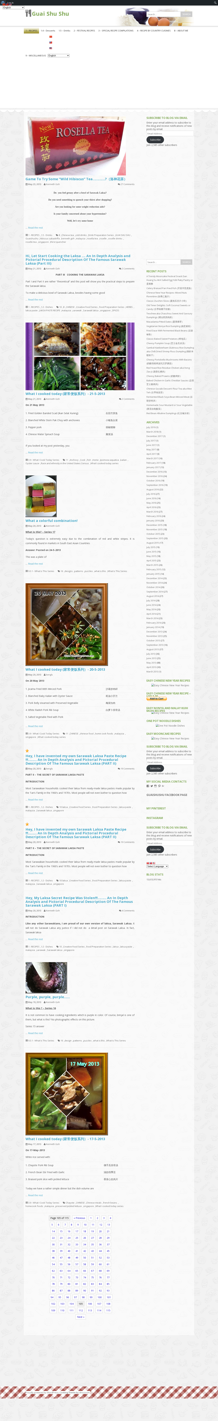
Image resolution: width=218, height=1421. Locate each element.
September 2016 (154, 485)
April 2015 (151, 560)
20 (100, 1231)
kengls (49, 674)
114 (99, 1310)
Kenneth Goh (53, 184)
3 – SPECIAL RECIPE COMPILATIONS (116, 30)
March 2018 (152, 431)
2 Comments (128, 268)
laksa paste (32, 310)
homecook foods (34, 1206)
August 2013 (152, 649)
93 (108, 1290)
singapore (43, 241)
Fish (89, 459)
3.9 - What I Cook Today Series (43, 459)
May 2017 (151, 449)
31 (61, 1244)
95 (59, 1297)
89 (76, 1290)
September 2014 (154, 591)
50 (84, 1257)
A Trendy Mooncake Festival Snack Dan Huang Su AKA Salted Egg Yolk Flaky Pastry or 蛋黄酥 (169, 280)
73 (76, 1277)
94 (52, 1297)
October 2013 (153, 640)
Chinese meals (94, 1202)
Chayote (70, 1202)
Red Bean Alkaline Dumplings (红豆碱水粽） (168, 413)
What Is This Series (117, 571)
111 (71, 1310)
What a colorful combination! (51, 520)
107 (99, 1303)
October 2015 (153, 533)
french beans (110, 1202)
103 (62, 1303)
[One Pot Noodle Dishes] (170, 725)
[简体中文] (58, 36)
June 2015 (151, 551)
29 (108, 1237)
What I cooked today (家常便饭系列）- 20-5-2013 (65, 669)
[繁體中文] (58, 42)
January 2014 (153, 627)
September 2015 (154, 538)
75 (92, 1277)
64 (69, 1270)
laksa (116, 946)
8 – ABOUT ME (181, 30)
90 (84, 1290)
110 (62, 1310)
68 (100, 1270)
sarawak (77, 310)
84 (100, 1284)
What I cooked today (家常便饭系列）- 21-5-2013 (65, 393)
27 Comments (128, 184)
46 (53, 1257)
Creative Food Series (87, 307)
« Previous (79, 1218)
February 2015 (153, 569)
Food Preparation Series (111, 307)
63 (61, 1270)
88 (69, 1290)
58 (84, 1264)
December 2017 (154, 436)
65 (76, 1270)
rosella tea (92, 238)
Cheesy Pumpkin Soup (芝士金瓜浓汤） (166, 343)
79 (61, 1284)
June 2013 (151, 658)
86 (53, 1290)
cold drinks (81, 235)
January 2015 (153, 573)
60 (100, 1264)
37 (108, 1244)
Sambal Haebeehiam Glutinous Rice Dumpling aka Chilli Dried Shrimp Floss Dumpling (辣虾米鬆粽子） (170, 351)
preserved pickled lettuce (69, 1206)
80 (69, 1284)
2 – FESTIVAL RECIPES (84, 30)
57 (76, 1264)
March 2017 (152, 458)
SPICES (115, 310)
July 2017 (150, 440)
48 (69, 1257)
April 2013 (151, 667)
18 (84, 1231)
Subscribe (155, 139)
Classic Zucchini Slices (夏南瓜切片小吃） (167, 300)
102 (53, 1303)
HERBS (129, 307)
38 (53, 1251)
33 (76, 1244)
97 (75, 1297)
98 (83, 1297)
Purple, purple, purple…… (48, 997)
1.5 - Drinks (46, 235)
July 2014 (150, 600)
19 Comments (128, 768)
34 (84, 1244)
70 (53, 1277)
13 (108, 1224)
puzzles (89, 571)
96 (67, 1297)
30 (53, 1244)
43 (92, 1251)
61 (108, 1264)
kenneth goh (67, 238)
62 (53, 1270)
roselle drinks (115, 238)
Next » (80, 1316)
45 (108, 1251)
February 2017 (153, 462)
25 (76, 1237)
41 (76, 1251)
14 (53, 1231)
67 (92, 1270)
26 (84, 1237)
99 (91, 1297)
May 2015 (151, 556)
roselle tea (31, 241)
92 (100, 1290)
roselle (103, 238)
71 (61, 1277)
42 (84, 1251)
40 (69, 1251)
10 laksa (63, 807)
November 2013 (154, 636)
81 (76, 1284)
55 (61, 1264)
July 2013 (150, 653)
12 (100, 1224)
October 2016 (153, 480)
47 (61, 1257)
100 (100, 1297)
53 (108, 1257)
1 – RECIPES (31, 30)
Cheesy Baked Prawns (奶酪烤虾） (164, 376)
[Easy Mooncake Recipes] (170, 738)
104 (71, 1303)
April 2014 (151, 613)
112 (81, 1310)
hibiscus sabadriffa (50, 238)
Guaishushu (32, 238)
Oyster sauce (32, 463)
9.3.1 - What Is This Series (41, 571)
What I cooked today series (104, 463)
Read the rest (35, 227)
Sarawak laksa (90, 310)
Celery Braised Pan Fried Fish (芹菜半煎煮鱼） (169, 288)
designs (69, 571)
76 (100, 1277)
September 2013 (154, 644)
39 (61, 1251)
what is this (100, 571)
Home (95, 459)
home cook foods (104, 733)
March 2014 (152, 618)
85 (108, 1284)
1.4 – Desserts (48, 30)
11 (67, 459)
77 (108, 1277)
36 (100, 1244)
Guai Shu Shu (50, 13)
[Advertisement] (109, 84)
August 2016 (152, 489)
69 (108, 1270)
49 (76, 1257)
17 (76, 1231)
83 (92, 1284)
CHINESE (70, 307)
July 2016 (150, 493)
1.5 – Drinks (64, 30)
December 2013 (154, 631)
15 (61, 1231)
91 (92, 1290)
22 (53, 1237)
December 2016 (154, 471)
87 (61, 1290)
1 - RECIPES (34, 235)
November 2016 (154, 476)
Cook (82, 459)
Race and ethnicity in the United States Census (65, 463)
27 (92, 1237)
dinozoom (84, 1392)
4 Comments (128, 910)
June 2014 (151, 604)
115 (108, 1310)
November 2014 (154, 582)
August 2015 (152, 542)
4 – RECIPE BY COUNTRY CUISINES (154, 30)
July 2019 (150, 427)
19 (92, 1231)
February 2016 (153, 516)
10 (60, 307)
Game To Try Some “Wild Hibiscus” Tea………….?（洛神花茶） (76, 179)
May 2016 (151, 502)
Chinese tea (67, 235)
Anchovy (74, 459)
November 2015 (154, 529)
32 (69, 1244)
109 (53, 1310)
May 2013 (151, 662)
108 (108, 1303)
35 (92, 1244)
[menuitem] (215, 2)
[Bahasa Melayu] (58, 48)
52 (100, 1257)
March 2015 (152, 564)
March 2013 (152, 671)
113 (90, 1310)
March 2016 (152, 511)
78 (53, 1284)
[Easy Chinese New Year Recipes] (170, 685)
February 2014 (153, 622)
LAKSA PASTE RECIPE (49, 310)
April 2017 (151, 453)
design (68, 1040)
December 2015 (154, 525)
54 (53, 1264)
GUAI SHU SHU (122, 235)
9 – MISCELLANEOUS (36, 55)
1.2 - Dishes (47, 307)
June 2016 (151, 498)
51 (92, 1257)
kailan (123, 459)
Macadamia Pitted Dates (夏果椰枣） (165, 321)
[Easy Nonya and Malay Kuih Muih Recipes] (170, 712)
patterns (78, 571)
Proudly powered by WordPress (42, 1392)
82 (84, 1284)
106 (90, 1303)
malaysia (80, 238)
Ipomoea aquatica (109, 459)
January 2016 (153, 520)
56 (69, 1264)
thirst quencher (58, 241)
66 (84, 1270)
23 (61, 1237)
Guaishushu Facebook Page (166, 795)
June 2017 (151, 445)
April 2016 (151, 507)
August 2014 (152, 596)
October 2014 (153, 587)
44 (100, 1251)
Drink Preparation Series (101, 235)
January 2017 (153, 467)
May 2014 (151, 609)
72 (69, 1277)
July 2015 (150, 547)
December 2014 (154, 578)
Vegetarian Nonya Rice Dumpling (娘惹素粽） (169, 326)
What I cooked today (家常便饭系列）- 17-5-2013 (65, 1139)
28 (100, 1237)
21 (108, 1231)
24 (69, 1237)
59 (92, 1264)
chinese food (87, 733)
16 (62, 571)
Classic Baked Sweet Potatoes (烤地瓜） (167, 338)
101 (109, 1297)
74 (84, 1277)
